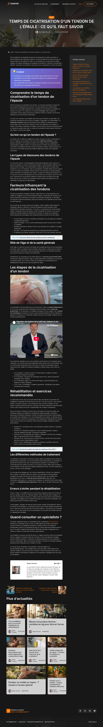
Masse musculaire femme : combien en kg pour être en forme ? (46, 624)
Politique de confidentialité (35, 721)
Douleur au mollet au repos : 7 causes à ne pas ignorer (23, 683)
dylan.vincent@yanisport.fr (20, 712)
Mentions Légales (50, 721)
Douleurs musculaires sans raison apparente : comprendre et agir (15, 653)
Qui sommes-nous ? (11, 721)
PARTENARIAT (90, 4)
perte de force (53, 521)
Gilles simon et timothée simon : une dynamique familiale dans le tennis (82, 94)
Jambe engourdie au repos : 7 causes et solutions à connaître (57, 653)
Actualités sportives (41, 4)
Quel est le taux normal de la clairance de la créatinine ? (35, 653)
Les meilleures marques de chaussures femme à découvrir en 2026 (82, 83)
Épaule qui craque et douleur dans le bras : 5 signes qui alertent (48, 590)
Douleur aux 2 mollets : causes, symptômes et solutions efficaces (57, 683)
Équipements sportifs (69, 4)
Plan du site (22, 721)
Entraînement (55, 4)
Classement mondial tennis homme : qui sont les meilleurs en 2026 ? (25, 590)
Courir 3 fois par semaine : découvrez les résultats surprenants (81, 77)
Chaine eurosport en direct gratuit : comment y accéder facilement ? (81, 66)
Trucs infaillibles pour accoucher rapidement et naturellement (14, 624)
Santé (80, 4)
